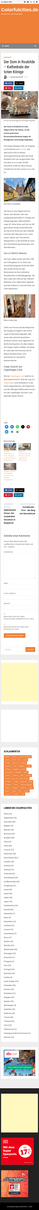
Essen (15, 766)
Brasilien (7, 760)
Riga (30, 781)
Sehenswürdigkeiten (26, 785)
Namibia (7, 945)
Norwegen (8, 781)
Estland (7, 865)
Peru (6, 965)
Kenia (6, 917)
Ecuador (7, 861)
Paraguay (7, 961)
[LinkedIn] (37, 2)
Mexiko (7, 941)
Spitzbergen (8, 1005)
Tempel (13, 791)
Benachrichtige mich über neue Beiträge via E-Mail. (16, 628)
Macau (6, 937)
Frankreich (8, 873)
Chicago (7, 763)
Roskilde (22, 149)
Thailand (7, 1021)
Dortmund (15, 763)
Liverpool (15, 775)
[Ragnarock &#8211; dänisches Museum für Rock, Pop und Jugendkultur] (24, 446)
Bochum (14, 757)
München (7, 778)
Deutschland (9, 857)
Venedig (15, 794)
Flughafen (22, 766)
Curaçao (7, 849)
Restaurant (24, 781)
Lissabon (7, 775)
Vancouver (8, 794)
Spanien (7, 1001)
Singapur (15, 788)
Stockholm (23, 788)
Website (7, 603)
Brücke (14, 760)
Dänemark (7, 57)
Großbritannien (10, 881)
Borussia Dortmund (25, 757)
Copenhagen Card (17, 376)
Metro (22, 775)
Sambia (7, 977)
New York (15, 778)
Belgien (7, 825)
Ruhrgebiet (8, 785)
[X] (31, 2)
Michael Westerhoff (17, 77)
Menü (6, 46)
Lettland (7, 925)
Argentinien (8, 817)
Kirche (25, 772)
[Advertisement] (19, 31)
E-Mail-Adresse (10, 593)
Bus (19, 760)
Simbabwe (8, 993)
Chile (6, 841)
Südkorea (7, 1013)
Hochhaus (8, 769)
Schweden (8, 985)
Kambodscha (9, 772)
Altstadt (7, 757)
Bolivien (7, 829)
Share (10, 83)
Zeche (22, 794)
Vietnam (7, 1037)
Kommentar (9, 552)
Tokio (19, 791)
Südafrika (8, 1009)
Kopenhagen (9, 382)
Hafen (29, 766)
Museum (28, 775)
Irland (6, 889)
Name (6, 583)
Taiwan (7, 1017)
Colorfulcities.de (19, 9)
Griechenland (9, 877)
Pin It (9, 88)
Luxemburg (8, 933)
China (6, 845)
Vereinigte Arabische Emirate (15, 1033)
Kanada (7, 909)
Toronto (26, 791)
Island (23, 769)
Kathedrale (18, 772)
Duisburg (23, 763)
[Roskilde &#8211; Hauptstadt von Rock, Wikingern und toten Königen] (10, 446)
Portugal (15, 781)
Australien (8, 821)
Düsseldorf (8, 766)
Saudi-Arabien (9, 981)
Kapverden (8, 913)
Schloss (16, 785)
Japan (6, 901)
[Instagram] (34, 2)
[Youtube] (28, 2)
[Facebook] (24, 2)
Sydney (7, 791)
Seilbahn (7, 788)
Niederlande (9, 949)
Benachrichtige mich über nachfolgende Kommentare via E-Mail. (19, 618)
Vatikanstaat (9, 1029)
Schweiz (7, 989)
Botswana (8, 833)
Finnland (7, 869)
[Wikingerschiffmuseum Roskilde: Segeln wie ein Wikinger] (10, 466)
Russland (7, 973)
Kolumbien (8, 921)
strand (31, 788)
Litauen (7, 929)
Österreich (8, 957)
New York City (24, 778)
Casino (25, 760)
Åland (6, 813)
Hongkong (16, 769)
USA (5, 1025)
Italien (6, 897)
